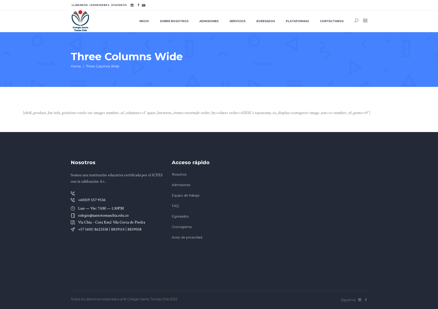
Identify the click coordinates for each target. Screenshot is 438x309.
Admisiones (181, 185)
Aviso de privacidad (187, 237)
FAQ (175, 206)
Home (76, 66)
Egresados (180, 216)
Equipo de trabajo (186, 195)
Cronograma (182, 227)
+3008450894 (99, 5)
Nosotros (179, 174)
